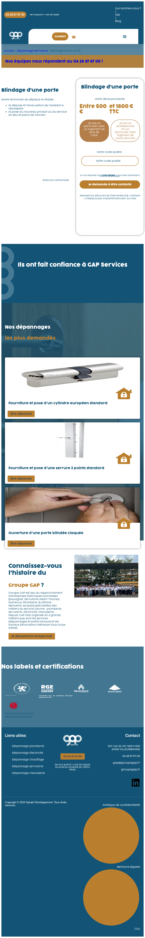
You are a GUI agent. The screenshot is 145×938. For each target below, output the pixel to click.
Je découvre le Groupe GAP (31, 636)
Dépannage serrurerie (32, 50)
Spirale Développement (39, 802)
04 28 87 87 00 (72, 756)
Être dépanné (21, 413)
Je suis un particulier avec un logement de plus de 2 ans (94, 129)
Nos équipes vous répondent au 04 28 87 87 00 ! (54, 61)
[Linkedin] (135, 782)
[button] (125, 36)
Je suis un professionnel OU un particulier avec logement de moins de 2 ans (125, 131)
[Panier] (73, 36)
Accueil (9, 50)
